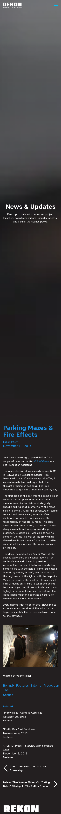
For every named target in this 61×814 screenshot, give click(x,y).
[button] (55, 5)
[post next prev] (30, 768)
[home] (12, 5)
